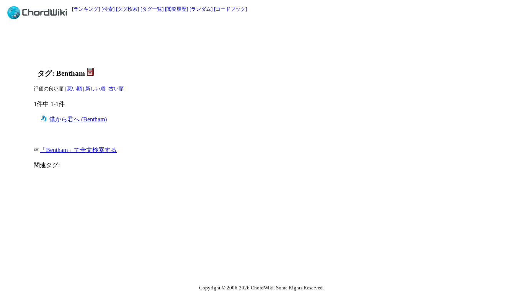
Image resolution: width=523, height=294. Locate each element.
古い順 (116, 88)
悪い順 (74, 88)
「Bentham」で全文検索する (78, 150)
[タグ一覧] (152, 9)
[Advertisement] (244, 43)
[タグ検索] (127, 9)
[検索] (107, 9)
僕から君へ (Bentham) (78, 119)
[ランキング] (86, 9)
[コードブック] (230, 9)
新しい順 (95, 88)
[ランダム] (201, 9)
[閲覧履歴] (176, 9)
